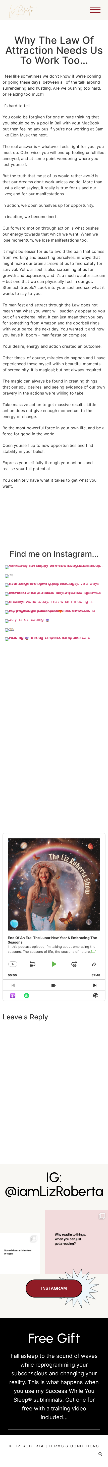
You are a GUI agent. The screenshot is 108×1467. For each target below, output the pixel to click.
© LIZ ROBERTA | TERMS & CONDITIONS (54, 1446)
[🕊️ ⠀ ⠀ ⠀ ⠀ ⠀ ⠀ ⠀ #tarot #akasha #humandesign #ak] (76, 1242)
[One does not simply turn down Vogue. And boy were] (20, 1253)
